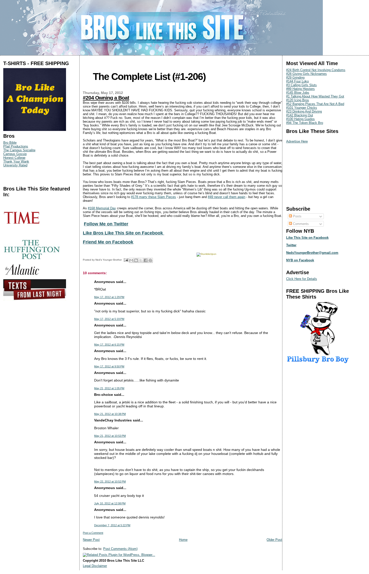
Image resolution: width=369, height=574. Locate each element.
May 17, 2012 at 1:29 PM (109, 297)
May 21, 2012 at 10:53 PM (110, 435)
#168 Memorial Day (102, 208)
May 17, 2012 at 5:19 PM (109, 318)
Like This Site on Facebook (307, 238)
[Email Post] (125, 259)
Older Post (274, 540)
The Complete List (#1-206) (149, 76)
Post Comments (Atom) (120, 549)
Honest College (14, 158)
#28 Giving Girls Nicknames (306, 74)
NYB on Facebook (300, 260)
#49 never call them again (226, 197)
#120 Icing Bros (297, 100)
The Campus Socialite (19, 150)
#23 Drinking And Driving (304, 111)
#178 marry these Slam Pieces (153, 197)
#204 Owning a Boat (106, 98)
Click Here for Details (301, 279)
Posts (296, 216)
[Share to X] (140, 260)
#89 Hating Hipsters (300, 89)
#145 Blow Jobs (297, 92)
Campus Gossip (15, 154)
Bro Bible (10, 143)
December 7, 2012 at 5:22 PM (112, 525)
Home (183, 540)
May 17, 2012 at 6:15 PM (109, 344)
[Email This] (131, 260)
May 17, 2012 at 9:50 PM (109, 366)
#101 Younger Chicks (301, 108)
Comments (300, 224)
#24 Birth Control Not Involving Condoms (315, 70)
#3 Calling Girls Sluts (301, 85)
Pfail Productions (15, 146)
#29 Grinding (295, 77)
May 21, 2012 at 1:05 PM (109, 388)
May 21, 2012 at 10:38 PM (110, 413)
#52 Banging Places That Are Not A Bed (315, 104)
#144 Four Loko (297, 81)
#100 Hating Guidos (300, 119)
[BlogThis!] (136, 260)
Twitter (291, 245)
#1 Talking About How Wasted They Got (315, 96)
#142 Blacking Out (299, 115)
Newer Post (91, 540)
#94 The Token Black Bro (304, 123)
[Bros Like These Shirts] (34, 130)
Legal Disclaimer (95, 566)
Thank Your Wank (16, 161)
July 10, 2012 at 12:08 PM (110, 503)
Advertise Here (297, 141)
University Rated (15, 165)
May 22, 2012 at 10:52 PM (110, 481)
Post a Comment (93, 532)
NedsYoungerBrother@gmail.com (312, 253)
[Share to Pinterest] (150, 260)
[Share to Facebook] (145, 260)
